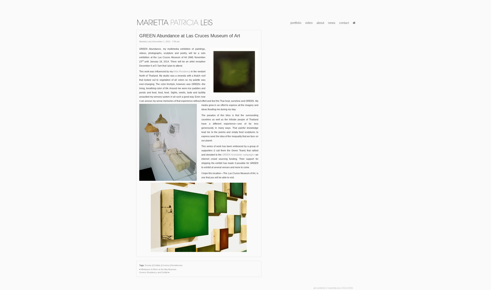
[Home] (354, 22)
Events (148, 265)
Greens (165, 265)
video (309, 22)
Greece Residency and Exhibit (153, 272)
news (331, 22)
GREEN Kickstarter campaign (237, 154)
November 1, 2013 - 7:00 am (166, 41)
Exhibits (157, 265)
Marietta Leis (145, 41)
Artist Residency (181, 71)
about (320, 22)
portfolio (295, 22)
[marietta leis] (174, 22)
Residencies (177, 265)
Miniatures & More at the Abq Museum (158, 269)
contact (344, 22)
